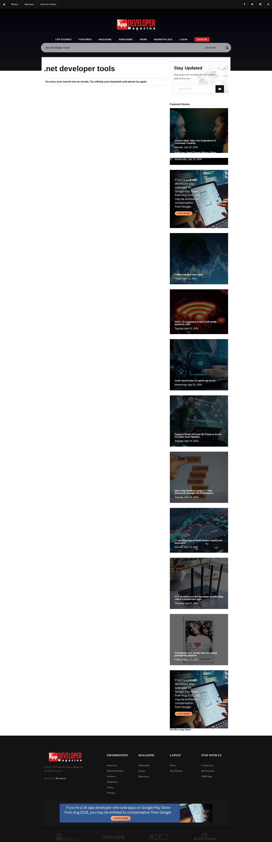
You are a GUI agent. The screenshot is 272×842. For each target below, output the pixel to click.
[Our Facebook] (244, 4)
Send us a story (48, 4)
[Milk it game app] (159, 837)
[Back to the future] (4, 4)
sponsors (29, 4)
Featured (85, 39)
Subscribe (126, 39)
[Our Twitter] (252, 4)
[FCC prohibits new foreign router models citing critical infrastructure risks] (199, 583)
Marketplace (163, 39)
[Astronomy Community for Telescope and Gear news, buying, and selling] (205, 837)
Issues (141, 771)
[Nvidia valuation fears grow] (199, 258)
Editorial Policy (115, 771)
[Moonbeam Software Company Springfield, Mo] (67, 837)
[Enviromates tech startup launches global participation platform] (199, 639)
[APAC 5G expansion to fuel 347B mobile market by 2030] (199, 311)
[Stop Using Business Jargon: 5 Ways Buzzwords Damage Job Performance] (199, 477)
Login (183, 39)
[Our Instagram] (260, 4)
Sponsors (143, 776)
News (143, 39)
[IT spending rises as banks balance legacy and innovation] (199, 530)
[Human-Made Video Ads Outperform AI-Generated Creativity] (199, 130)
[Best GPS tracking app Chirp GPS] (113, 837)
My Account (207, 771)
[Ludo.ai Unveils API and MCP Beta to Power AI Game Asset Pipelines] (199, 420)
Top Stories (63, 39)
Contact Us (207, 765)
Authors (111, 776)
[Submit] (227, 48)
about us (112, 765)
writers (14, 4)
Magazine (105, 39)
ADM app (206, 776)
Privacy (111, 793)
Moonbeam (61, 778)
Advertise (112, 782)
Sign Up (202, 39)
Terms (110, 787)
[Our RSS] (268, 4)
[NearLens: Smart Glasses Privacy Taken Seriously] (199, 161)
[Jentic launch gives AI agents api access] (199, 364)
